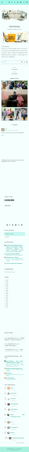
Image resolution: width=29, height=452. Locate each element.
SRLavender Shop (10, 272)
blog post (17, 337)
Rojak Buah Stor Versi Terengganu (14, 255)
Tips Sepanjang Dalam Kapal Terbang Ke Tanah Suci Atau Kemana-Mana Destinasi (14, 365)
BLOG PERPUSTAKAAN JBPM (14, 245)
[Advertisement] (14, 181)
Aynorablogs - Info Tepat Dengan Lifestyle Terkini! (14, 361)
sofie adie (13, 393)
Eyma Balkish (14, 404)
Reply (2, 135)
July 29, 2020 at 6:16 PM (11, 130)
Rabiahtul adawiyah (18, 438)
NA (6, 129)
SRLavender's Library (12, 257)
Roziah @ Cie (14, 427)
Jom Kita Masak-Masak (12, 253)
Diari (5, 62)
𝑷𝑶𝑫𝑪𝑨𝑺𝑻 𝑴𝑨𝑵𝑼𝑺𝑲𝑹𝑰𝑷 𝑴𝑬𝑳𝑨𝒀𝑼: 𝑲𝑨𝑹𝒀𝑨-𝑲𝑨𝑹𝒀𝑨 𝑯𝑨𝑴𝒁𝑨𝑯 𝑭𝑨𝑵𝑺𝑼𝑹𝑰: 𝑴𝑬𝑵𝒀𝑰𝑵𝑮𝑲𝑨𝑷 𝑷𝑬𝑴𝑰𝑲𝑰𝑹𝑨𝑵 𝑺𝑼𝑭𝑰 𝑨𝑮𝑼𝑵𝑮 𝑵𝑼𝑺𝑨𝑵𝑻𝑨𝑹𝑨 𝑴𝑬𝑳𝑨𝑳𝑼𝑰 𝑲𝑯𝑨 (14, 249)
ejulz (5, 337)
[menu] (2, 2)
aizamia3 (8, 373)
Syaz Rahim (14, 409)
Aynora (13, 432)
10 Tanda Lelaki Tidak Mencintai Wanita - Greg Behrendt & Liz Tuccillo (14, 260)
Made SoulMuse (14, 449)
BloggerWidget (20, 442)
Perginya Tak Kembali (11, 379)
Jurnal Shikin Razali (16, 448)
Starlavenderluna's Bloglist (14, 263)
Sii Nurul (13, 398)
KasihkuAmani (10, 378)
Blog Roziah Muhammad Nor (14, 368)
